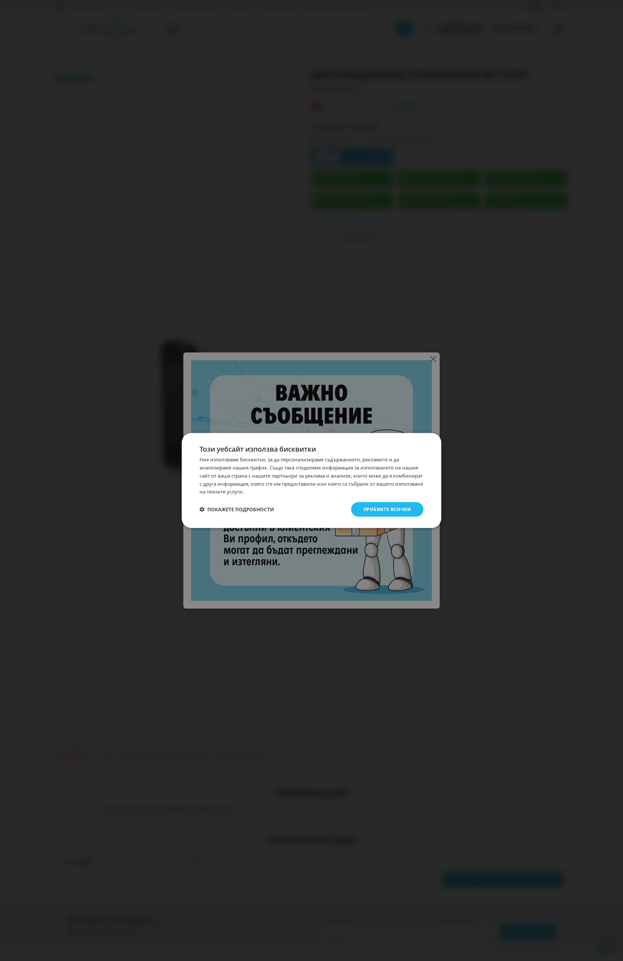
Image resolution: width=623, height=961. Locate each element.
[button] (237, 509)
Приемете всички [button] (387, 509)
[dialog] (311, 480)
